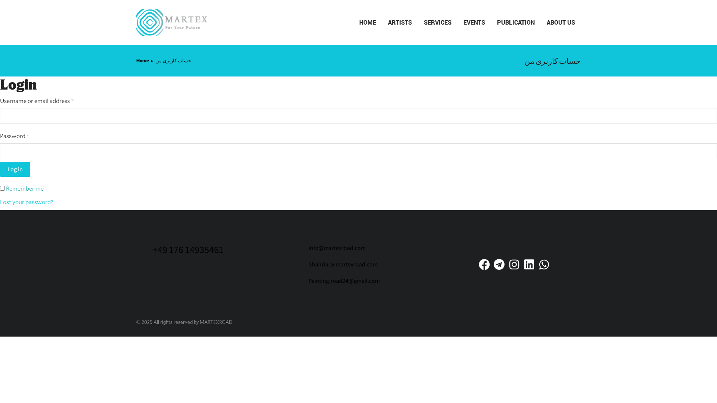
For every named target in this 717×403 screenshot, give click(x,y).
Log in (15, 169)
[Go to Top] (705, 391)
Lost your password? (26, 202)
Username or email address (48, 100)
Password (26, 135)
